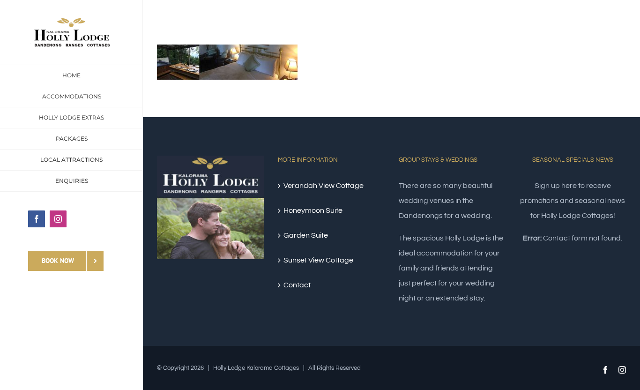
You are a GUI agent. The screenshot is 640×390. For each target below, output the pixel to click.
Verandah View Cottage (323, 185)
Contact (297, 285)
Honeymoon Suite (312, 210)
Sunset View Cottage (318, 260)
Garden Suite (305, 235)
